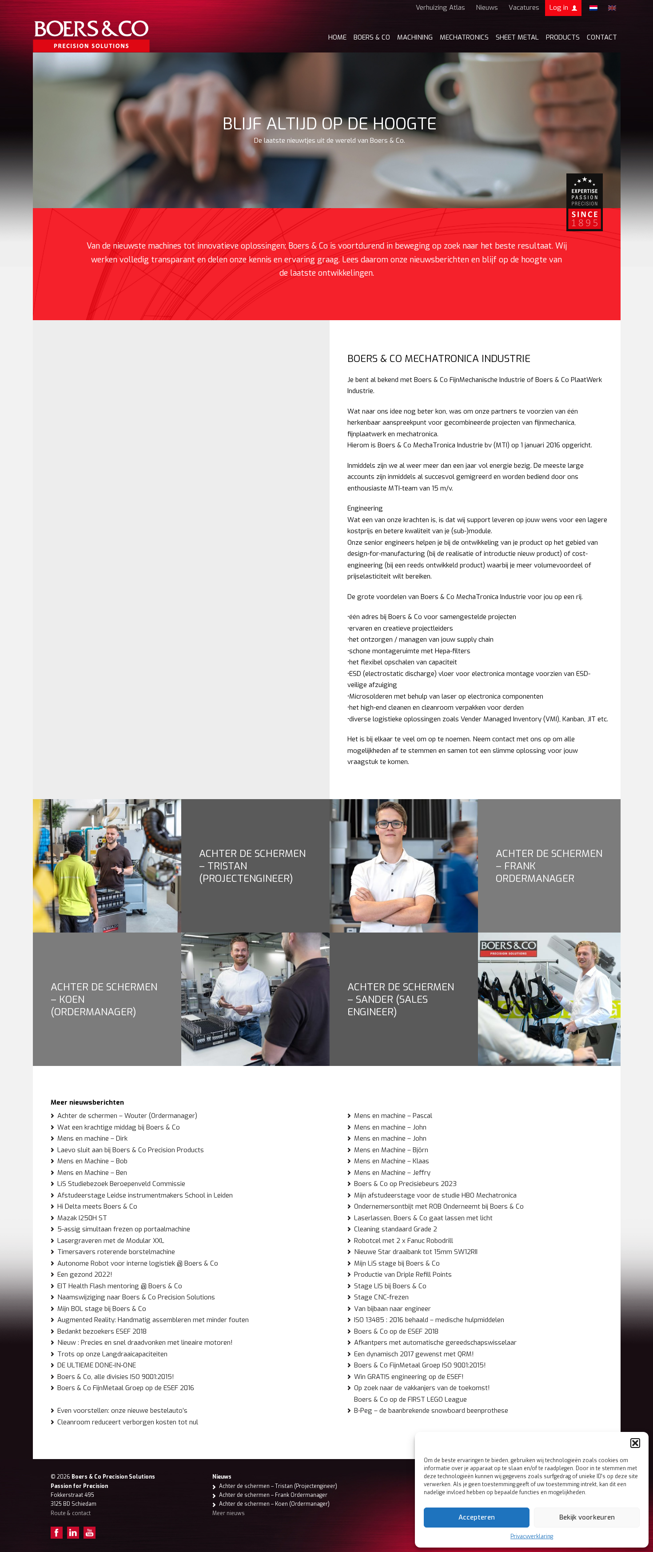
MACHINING (415, 37)
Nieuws (487, 7)
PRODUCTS (563, 37)
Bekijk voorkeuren (587, 1517)
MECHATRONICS (464, 37)
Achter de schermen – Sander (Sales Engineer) (400, 999)
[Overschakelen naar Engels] (612, 8)
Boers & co (372, 37)
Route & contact (71, 1513)
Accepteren (476, 1517)
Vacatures (524, 7)
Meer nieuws (228, 1513)
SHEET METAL (517, 37)
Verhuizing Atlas (440, 7)
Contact (602, 37)
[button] (635, 1443)
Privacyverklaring (531, 1536)
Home (337, 37)
